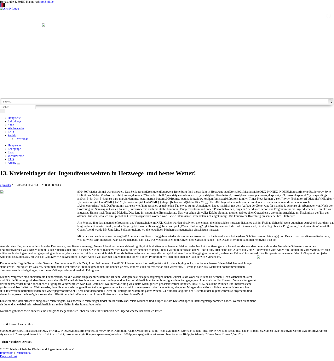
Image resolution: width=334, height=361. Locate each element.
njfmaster (5, 185)
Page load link (8, 356)
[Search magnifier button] (330, 101)
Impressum (7, 352)
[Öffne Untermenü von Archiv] (18, 163)
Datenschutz (23, 352)
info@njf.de (46, 1)
